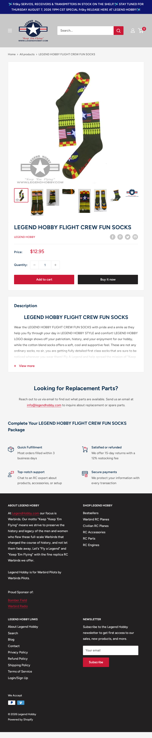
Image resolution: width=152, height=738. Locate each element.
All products (27, 54)
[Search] (119, 30)
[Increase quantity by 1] (55, 265)
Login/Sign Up (18, 678)
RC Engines (91, 545)
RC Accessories (94, 532)
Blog (11, 639)
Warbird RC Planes (96, 519)
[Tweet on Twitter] (127, 237)
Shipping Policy (19, 665)
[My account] (133, 30)
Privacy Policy (18, 652)
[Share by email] (135, 237)
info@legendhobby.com (44, 405)
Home (12, 54)
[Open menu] (10, 30)
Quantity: (21, 265)
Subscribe (96, 662)
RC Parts (89, 538)
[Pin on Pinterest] (120, 237)
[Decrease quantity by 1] (34, 265)
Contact (14, 646)
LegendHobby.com (25, 513)
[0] (140, 30)
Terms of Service (20, 671)
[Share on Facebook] (112, 237)
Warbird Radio (18, 606)
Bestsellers (90, 513)
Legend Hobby (24, 237)
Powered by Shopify (20, 719)
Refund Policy (18, 658)
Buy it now (108, 279)
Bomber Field (17, 600)
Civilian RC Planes (95, 526)
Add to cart (44, 279)
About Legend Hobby (23, 627)
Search (13, 633)
